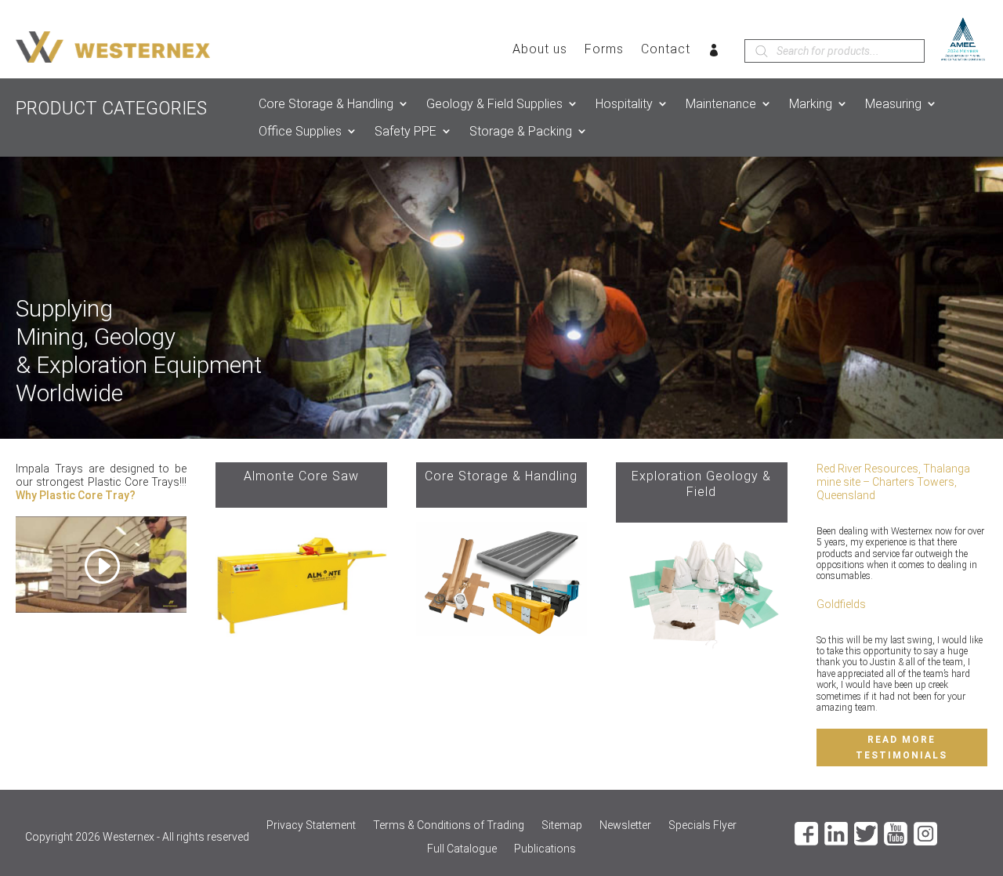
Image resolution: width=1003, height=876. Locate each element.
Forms (604, 50)
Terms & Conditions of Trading (448, 825)
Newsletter (625, 825)
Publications (545, 849)
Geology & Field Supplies (494, 103)
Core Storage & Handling (326, 103)
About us (539, 50)
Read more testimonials (901, 747)
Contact (665, 50)
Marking (810, 103)
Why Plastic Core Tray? (76, 495)
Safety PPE (405, 131)
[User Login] (714, 53)
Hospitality (624, 103)
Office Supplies (300, 131)
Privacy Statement (311, 825)
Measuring (893, 103)
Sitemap (561, 825)
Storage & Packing (520, 131)
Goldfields (841, 604)
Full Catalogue (462, 849)
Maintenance (721, 103)
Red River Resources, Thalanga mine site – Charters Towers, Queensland (893, 481)
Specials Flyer (702, 825)
